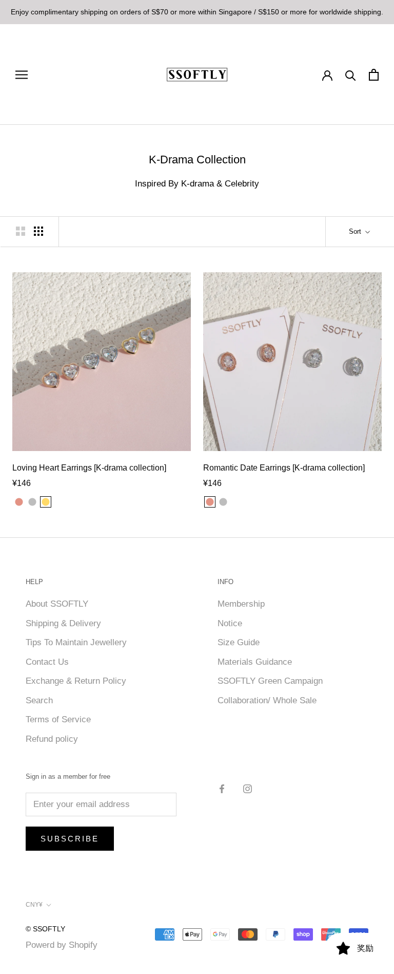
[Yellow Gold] (236, 502)
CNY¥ (34, 904)
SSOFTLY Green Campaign (270, 681)
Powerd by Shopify (61, 945)
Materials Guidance (255, 662)
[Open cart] (374, 75)
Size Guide (239, 642)
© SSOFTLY (45, 929)
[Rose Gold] (19, 502)
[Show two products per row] (20, 231)
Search (39, 700)
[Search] (350, 74)
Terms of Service (58, 719)
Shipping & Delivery (63, 623)
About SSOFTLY (57, 604)
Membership (241, 604)
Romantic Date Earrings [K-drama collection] (284, 467)
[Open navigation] (21, 74)
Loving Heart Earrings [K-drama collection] (89, 467)
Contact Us (47, 662)
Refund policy (52, 739)
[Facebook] (222, 788)
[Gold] (46, 502)
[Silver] (32, 502)
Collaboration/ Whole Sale (267, 700)
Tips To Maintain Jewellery (76, 642)
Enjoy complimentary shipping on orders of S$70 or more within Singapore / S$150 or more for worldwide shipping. (197, 12)
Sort (356, 231)
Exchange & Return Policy (76, 681)
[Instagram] (247, 788)
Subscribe (70, 838)
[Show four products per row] (38, 231)
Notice (230, 623)
